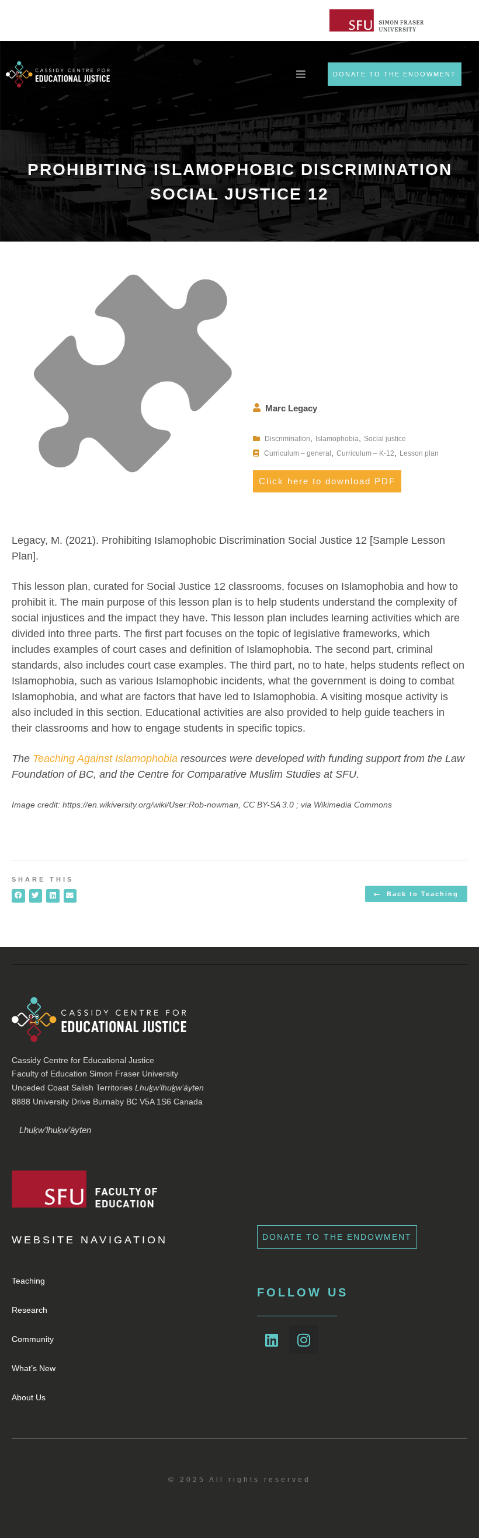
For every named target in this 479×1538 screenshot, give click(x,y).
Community (33, 1339)
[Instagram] (303, 1339)
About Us (29, 1397)
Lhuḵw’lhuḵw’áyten (55, 1130)
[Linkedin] (271, 1339)
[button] (18, 896)
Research (29, 1310)
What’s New (33, 1368)
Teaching (28, 1280)
